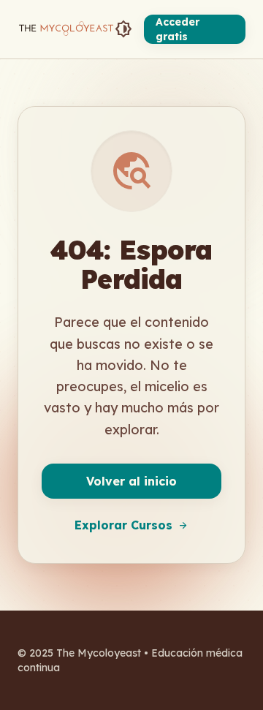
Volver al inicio (131, 481)
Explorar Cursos (131, 525)
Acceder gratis (177, 29)
